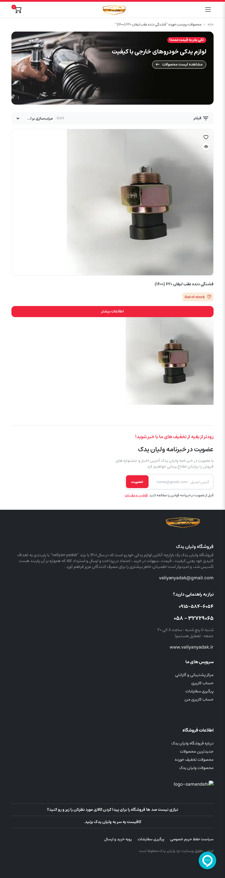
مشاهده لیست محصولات (182, 64)
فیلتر (198, 118)
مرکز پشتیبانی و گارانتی (194, 674)
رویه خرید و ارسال (118, 839)
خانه (210, 24)
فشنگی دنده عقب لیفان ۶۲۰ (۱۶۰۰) (184, 284)
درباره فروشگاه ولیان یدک (192, 743)
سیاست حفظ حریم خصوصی (192, 839)
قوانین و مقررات (136, 495)
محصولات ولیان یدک (196, 767)
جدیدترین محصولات (197, 751)
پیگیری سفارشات (199, 691)
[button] (206, 136)
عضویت (137, 481)
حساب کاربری (202, 683)
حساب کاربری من (199, 699)
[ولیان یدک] (113, 9)
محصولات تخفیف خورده (194, 759)
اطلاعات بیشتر (112, 311)
